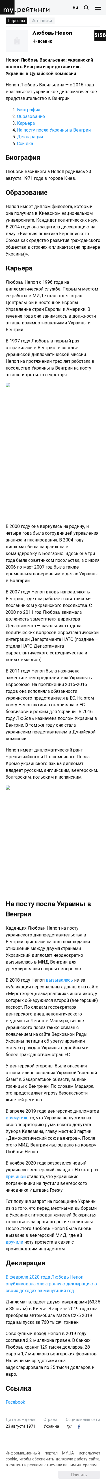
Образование (31, 116)
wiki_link (69, 1427)
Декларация (30, 136)
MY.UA (8, 7)
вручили (14, 1242)
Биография (28, 109)
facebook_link (78, 1427)
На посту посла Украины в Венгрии (54, 130)
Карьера (26, 123)
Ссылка (25, 143)
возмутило (17, 1118)
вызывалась (59, 980)
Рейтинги (33, 9)
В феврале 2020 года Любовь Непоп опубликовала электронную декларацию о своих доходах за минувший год (51, 1283)
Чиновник (42, 41)
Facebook (15, 1402)
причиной (16, 1176)
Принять (79, 1475)
